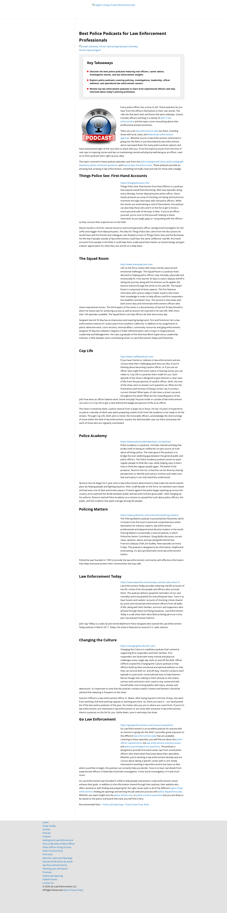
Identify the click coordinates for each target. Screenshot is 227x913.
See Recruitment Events (55, 865)
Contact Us (48, 882)
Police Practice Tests (53, 850)
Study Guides (97, 15)
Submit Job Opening (53, 875)
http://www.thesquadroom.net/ (136, 264)
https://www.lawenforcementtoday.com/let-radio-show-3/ (150, 582)
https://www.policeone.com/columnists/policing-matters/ (149, 515)
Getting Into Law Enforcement (58, 840)
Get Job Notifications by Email (58, 861)
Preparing (134, 15)
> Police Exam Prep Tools (136, 804)
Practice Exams (115, 15)
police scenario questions (149, 795)
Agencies (160, 15)
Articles (148, 15)
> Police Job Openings (112, 804)
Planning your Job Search (55, 868)
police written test (123, 795)
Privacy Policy (76, 889)
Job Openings (69, 15)
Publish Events (50, 879)
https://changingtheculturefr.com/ (137, 645)
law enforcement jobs (147, 130)
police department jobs (170, 791)
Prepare (47, 836)
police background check (153, 161)
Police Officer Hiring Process (57, 847)
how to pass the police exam (137, 165)
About (66, 889)
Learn (45, 822)
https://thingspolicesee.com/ (135, 182)
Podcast (47, 832)
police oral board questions (104, 165)
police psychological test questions (142, 746)
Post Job (83, 15)
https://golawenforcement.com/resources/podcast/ (146, 725)
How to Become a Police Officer (59, 843)
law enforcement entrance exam (163, 742)
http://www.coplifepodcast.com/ (136, 356)
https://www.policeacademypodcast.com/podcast (145, 441)
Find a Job (47, 854)
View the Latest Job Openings (57, 857)
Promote (47, 872)
